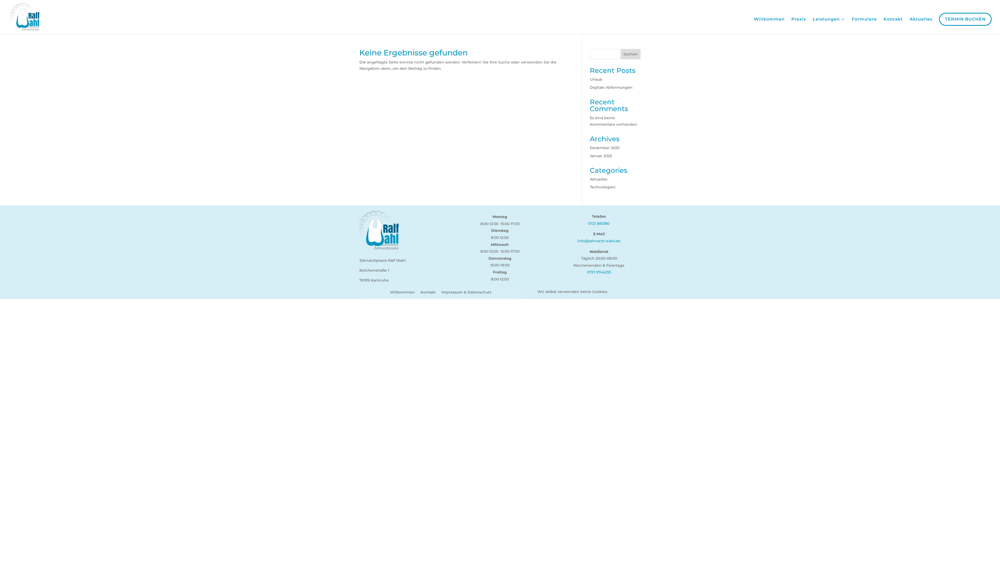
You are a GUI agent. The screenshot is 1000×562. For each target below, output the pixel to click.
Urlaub (596, 79)
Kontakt (893, 19)
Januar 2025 (601, 156)
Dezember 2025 (605, 147)
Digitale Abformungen (611, 87)
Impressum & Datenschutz (466, 292)
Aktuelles (921, 19)
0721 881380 (599, 223)
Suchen (630, 54)
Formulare (864, 19)
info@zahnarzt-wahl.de (599, 241)
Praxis (798, 19)
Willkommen (769, 19)
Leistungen (826, 19)
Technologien (603, 187)
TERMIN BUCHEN (965, 19)
